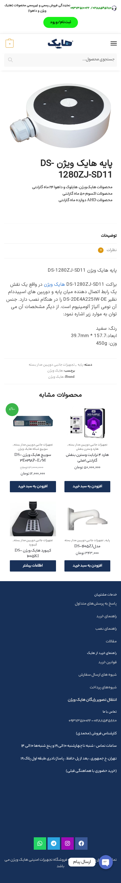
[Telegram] (54, 843)
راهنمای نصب (106, 629)
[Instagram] (67, 843)
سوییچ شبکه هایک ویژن (33, 449)
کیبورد (33, 544)
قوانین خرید (107, 662)
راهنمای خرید (106, 616)
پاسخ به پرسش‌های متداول (96, 604)
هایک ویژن (54, 284)
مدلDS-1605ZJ (87, 547)
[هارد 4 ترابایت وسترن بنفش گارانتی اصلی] (87, 423)
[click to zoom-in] (60, 115)
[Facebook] (81, 843)
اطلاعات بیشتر (33, 566)
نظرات (108, 250)
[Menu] (108, 43)
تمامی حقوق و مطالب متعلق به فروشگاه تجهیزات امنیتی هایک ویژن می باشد (61, 863)
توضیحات (109, 236)
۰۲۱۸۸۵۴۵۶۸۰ (102, 8)
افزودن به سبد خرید (87, 486)
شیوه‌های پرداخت (103, 687)
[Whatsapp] (40, 843)
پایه (80, 365)
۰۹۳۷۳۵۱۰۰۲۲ (80, 8)
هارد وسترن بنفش (87, 449)
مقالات (111, 641)
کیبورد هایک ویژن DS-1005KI (33, 553)
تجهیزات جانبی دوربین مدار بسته (52, 365)
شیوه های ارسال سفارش (98, 675)
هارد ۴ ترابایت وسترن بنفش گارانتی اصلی (87, 458)
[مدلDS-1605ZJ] (87, 519)
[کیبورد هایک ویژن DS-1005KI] (33, 519)
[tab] (60, 236)
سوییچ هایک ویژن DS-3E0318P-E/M (32, 458)
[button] (60, 22)
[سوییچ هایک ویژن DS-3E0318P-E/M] (33, 423)
